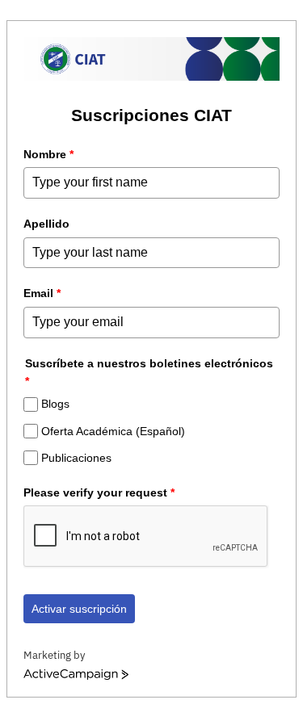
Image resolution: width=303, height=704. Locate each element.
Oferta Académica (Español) (113, 431)
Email (42, 293)
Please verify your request (99, 492)
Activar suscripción (79, 608)
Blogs (55, 404)
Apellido (46, 223)
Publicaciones (76, 457)
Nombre (48, 154)
